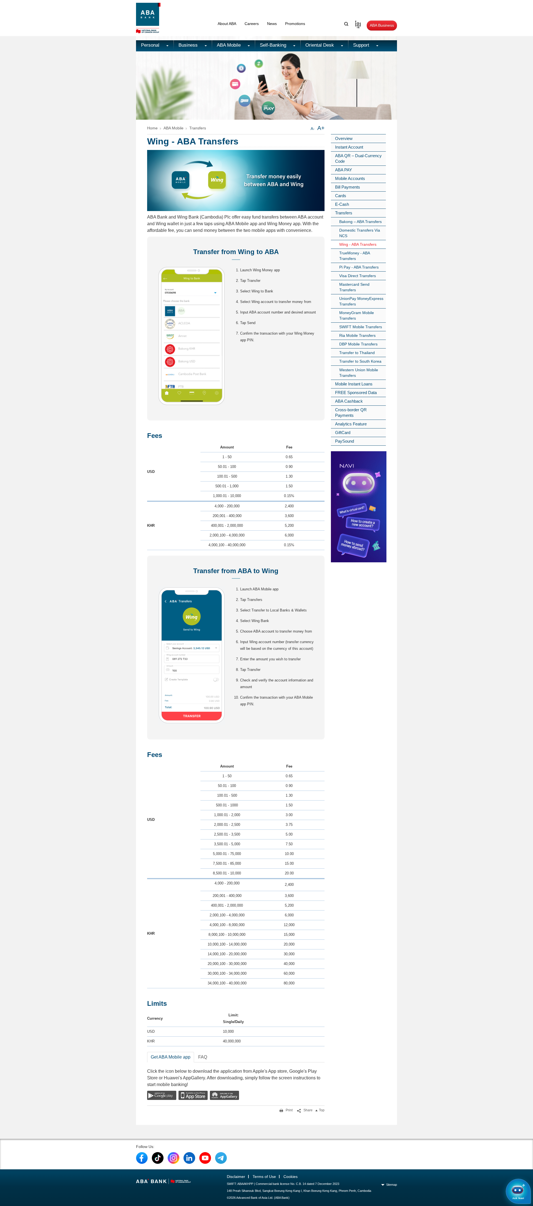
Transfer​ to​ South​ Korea (360, 361)
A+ (321, 128)
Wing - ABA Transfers (357, 244)
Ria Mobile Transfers (357, 335)
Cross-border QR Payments (351, 412)
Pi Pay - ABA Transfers (359, 267)
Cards (340, 195)
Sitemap (391, 1184)
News (272, 23)
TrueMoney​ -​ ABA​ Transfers (354, 256)
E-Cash (342, 204)
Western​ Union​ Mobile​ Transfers (358, 373)
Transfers (197, 128)
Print (289, 1110)
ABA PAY (343, 169)
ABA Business (382, 25)
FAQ (202, 1057)
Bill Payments (347, 187)
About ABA (227, 23)
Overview (344, 138)
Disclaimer (236, 1176)
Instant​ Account (349, 147)
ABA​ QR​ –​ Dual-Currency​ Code (358, 158)
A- (313, 128)
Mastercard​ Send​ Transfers (354, 287)
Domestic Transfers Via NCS (359, 233)
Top (322, 1110)
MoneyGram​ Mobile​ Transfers (356, 315)
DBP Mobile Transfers (358, 344)
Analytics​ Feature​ (351, 424)
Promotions (295, 23)
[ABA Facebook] (142, 1158)
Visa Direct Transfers (357, 276)
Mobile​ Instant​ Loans (354, 384)
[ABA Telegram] (221, 1158)
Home (152, 128)
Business (188, 45)
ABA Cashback (349, 401)
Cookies (290, 1176)
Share (308, 1110)
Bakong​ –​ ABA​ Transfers (360, 221)
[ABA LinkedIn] (189, 1158)
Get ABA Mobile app (170, 1057)
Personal (151, 45)
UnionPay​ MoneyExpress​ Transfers (361, 301)
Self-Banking (274, 45)
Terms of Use (264, 1176)
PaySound (344, 441)
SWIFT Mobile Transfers (360, 327)
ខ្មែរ (356, 23)
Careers (252, 23)
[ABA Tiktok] (158, 1158)
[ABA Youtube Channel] (205, 1158)
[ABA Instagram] (173, 1158)
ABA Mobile (229, 45)
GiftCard (342, 432)
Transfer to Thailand (357, 352)
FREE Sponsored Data (356, 392)
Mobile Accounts (350, 178)
